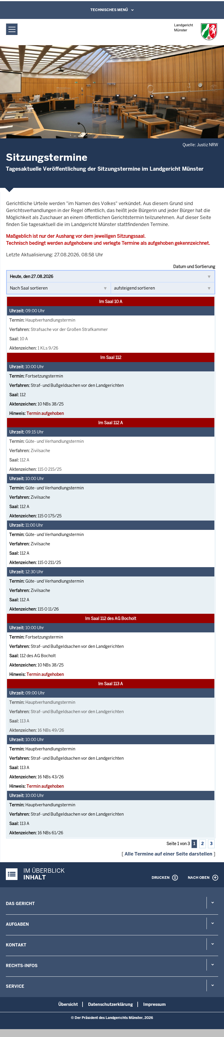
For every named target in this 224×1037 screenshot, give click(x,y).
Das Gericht (20, 903)
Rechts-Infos (22, 965)
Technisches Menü (109, 10)
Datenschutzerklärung (110, 1004)
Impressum (154, 1004)
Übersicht (68, 1004)
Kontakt (16, 945)
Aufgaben (17, 924)
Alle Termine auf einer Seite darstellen (168, 854)
